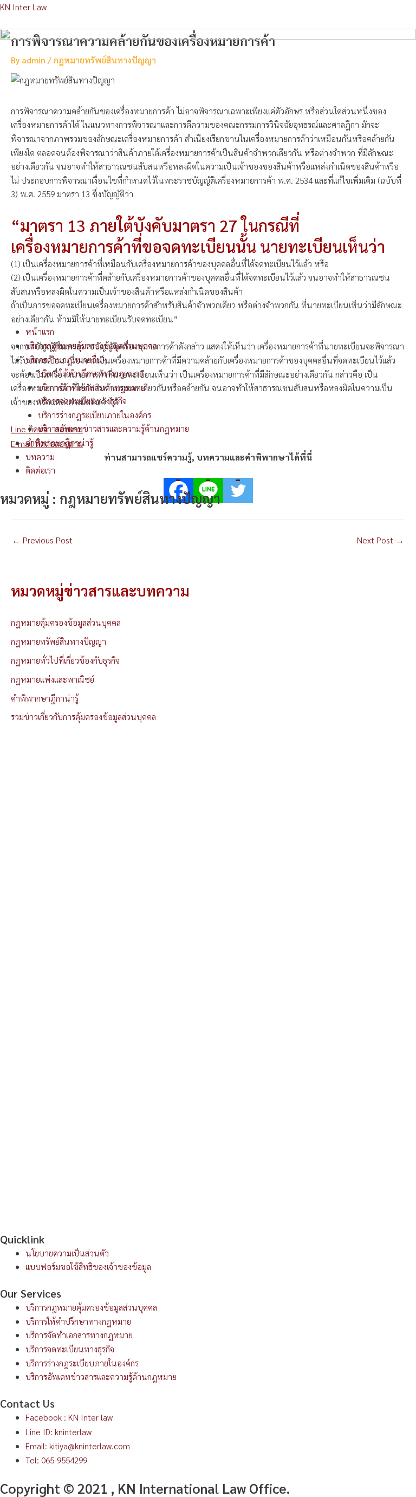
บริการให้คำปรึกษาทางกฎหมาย (91, 373)
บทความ (40, 456)
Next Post (380, 540)
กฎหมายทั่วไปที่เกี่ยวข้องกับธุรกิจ (65, 660)
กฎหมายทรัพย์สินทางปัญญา (58, 641)
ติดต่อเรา (40, 470)
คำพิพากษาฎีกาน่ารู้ (59, 442)
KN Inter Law (23, 6)
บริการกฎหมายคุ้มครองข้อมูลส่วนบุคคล (91, 345)
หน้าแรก (39, 331)
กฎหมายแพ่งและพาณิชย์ (52, 679)
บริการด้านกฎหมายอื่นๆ (66, 359)
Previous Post (42, 540)
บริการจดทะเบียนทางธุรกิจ (82, 400)
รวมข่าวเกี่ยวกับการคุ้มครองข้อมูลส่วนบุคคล (83, 716)
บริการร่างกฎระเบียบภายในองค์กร (94, 414)
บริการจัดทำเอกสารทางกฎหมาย (91, 387)
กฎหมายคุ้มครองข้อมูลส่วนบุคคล (66, 622)
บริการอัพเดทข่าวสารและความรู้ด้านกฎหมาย (113, 428)
